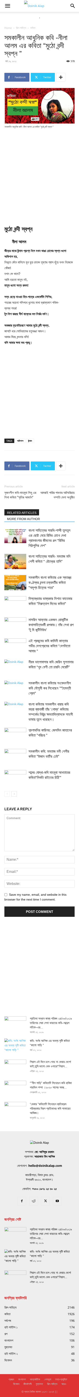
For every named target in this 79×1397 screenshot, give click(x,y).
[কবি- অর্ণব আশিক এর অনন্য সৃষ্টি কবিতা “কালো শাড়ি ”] (15, 1046)
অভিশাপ (20, 440)
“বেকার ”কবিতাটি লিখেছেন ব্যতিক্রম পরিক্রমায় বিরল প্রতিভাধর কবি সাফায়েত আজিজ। (50, 1108)
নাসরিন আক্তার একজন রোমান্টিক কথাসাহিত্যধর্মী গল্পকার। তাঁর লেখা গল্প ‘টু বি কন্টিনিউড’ (51, 625)
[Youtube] (57, 1201)
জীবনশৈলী (27, 1384)
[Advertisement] (39, 174)
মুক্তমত (39, 1384)
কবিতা (32, 28)
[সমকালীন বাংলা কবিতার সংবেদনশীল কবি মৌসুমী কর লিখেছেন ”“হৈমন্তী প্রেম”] (15, 688)
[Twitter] (45, 1201)
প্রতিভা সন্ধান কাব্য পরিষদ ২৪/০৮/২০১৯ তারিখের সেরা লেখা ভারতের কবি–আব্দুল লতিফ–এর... (51, 1023)
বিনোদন (16, 1384)
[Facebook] (21, 1201)
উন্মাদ (30, 440)
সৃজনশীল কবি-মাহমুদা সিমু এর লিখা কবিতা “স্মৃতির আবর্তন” (20, 495)
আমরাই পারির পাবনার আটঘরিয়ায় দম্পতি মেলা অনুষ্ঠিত (57, 495)
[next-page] (14, 794)
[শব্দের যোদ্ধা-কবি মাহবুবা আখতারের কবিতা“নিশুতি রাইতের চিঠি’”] (15, 777)
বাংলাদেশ (22, 1379)
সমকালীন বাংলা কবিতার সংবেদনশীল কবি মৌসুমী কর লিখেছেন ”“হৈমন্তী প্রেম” (50, 688)
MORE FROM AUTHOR (23, 519)
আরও (63, 1384)
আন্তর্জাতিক (35, 1379)
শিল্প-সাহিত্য (21, 28)
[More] (60, 77)
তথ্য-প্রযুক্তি (61, 1379)
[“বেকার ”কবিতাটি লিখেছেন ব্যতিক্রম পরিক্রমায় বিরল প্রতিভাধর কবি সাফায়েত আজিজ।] (15, 1109)
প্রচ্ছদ (11, 1379)
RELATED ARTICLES (21, 513)
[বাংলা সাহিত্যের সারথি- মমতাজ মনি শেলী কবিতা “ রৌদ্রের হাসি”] (15, 561)
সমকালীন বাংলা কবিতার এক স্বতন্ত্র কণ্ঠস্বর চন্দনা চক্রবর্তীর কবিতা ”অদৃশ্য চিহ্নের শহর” (50, 582)
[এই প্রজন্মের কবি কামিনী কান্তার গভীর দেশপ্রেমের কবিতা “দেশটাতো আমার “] (15, 646)
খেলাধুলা (47, 1379)
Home (8, 28)
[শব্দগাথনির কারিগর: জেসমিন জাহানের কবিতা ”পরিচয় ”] (15, 735)
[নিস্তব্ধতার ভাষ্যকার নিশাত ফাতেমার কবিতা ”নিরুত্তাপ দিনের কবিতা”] (15, 603)
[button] (7, 6)
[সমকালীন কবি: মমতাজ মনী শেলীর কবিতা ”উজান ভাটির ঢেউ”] (15, 756)
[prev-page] (7, 794)
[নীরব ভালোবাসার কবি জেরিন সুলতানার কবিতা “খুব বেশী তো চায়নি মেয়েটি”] (15, 667)
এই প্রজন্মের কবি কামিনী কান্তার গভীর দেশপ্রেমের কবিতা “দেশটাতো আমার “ (49, 646)
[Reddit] (33, 1201)
